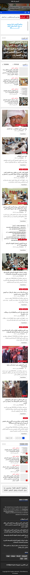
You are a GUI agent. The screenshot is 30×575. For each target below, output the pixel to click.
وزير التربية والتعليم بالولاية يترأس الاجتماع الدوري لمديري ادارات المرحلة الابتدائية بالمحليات (15, 331)
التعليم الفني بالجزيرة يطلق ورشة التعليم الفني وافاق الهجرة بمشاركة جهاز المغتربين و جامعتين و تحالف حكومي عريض (23, 71)
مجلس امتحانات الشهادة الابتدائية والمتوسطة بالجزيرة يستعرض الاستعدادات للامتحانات (23, 101)
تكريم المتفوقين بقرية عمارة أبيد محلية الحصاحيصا (15, 354)
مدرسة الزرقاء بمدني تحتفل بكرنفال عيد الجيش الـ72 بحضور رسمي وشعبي (15, 293)
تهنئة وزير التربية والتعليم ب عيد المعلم (15, 17)
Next (7, 438)
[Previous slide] (3, 38)
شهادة (8, 556)
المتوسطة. (24, 556)
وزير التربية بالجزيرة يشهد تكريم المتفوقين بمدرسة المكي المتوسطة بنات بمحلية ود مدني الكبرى (15, 389)
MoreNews (23, 571)
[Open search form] (1, 12)
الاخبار (13, 68)
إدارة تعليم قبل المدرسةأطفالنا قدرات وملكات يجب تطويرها (16, 313)
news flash (23, 125)
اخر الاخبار (5, 45)
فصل (25, 558)
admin (3, 57)
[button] (28, 12)
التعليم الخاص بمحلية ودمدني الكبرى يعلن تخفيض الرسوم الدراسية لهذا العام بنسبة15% (15, 422)
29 (11, 438)
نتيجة (21, 558)
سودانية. (13, 556)
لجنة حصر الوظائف (15, 145)
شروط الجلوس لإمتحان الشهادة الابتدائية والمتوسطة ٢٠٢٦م (23, 91)
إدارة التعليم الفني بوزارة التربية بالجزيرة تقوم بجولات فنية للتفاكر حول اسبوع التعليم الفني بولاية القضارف (23, 81)
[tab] (25, 64)
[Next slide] (5, 38)
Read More (22, 134)
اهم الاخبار (24, 152)
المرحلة (18, 556)
